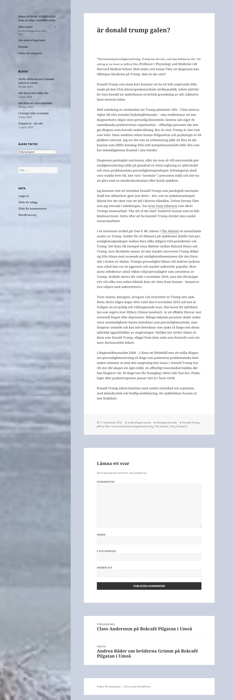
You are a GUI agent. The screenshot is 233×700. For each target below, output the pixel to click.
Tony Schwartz (178, 426)
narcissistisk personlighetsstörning (132, 426)
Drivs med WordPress (137, 686)
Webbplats (105, 567)
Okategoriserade (166, 422)
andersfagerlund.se (139, 422)
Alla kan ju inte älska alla (33, 93)
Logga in (23, 196)
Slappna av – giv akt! (30, 123)
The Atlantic (170, 231)
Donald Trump (191, 422)
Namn (101, 534)
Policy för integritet (30, 53)
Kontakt (23, 46)
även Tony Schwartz (162, 206)
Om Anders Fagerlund (31, 40)
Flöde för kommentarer (32, 208)
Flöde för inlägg (27, 202)
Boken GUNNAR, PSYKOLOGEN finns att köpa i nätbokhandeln (36, 18)
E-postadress (106, 551)
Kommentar (106, 482)
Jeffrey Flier (103, 426)
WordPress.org (27, 215)
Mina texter (32, 30)
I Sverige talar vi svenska (33, 113)
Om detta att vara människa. (35, 103)
